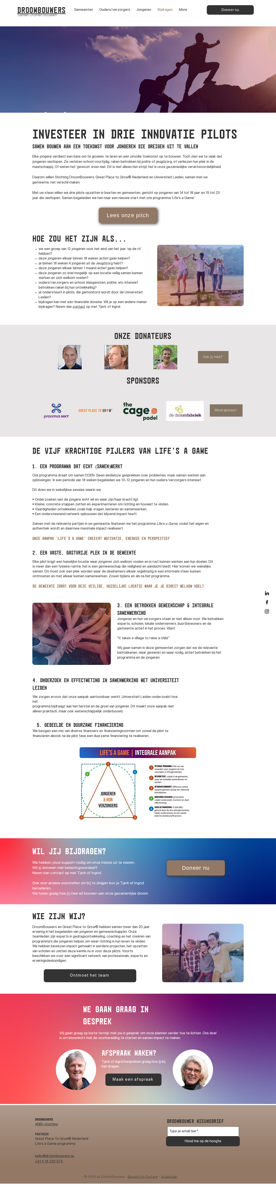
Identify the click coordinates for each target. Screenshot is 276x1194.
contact (79, 306)
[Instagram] (267, 611)
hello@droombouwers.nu (54, 1156)
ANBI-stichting (46, 1124)
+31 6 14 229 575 (49, 1161)
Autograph (169, 1177)
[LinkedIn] (267, 593)
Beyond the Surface (143, 1177)
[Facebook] (267, 602)
